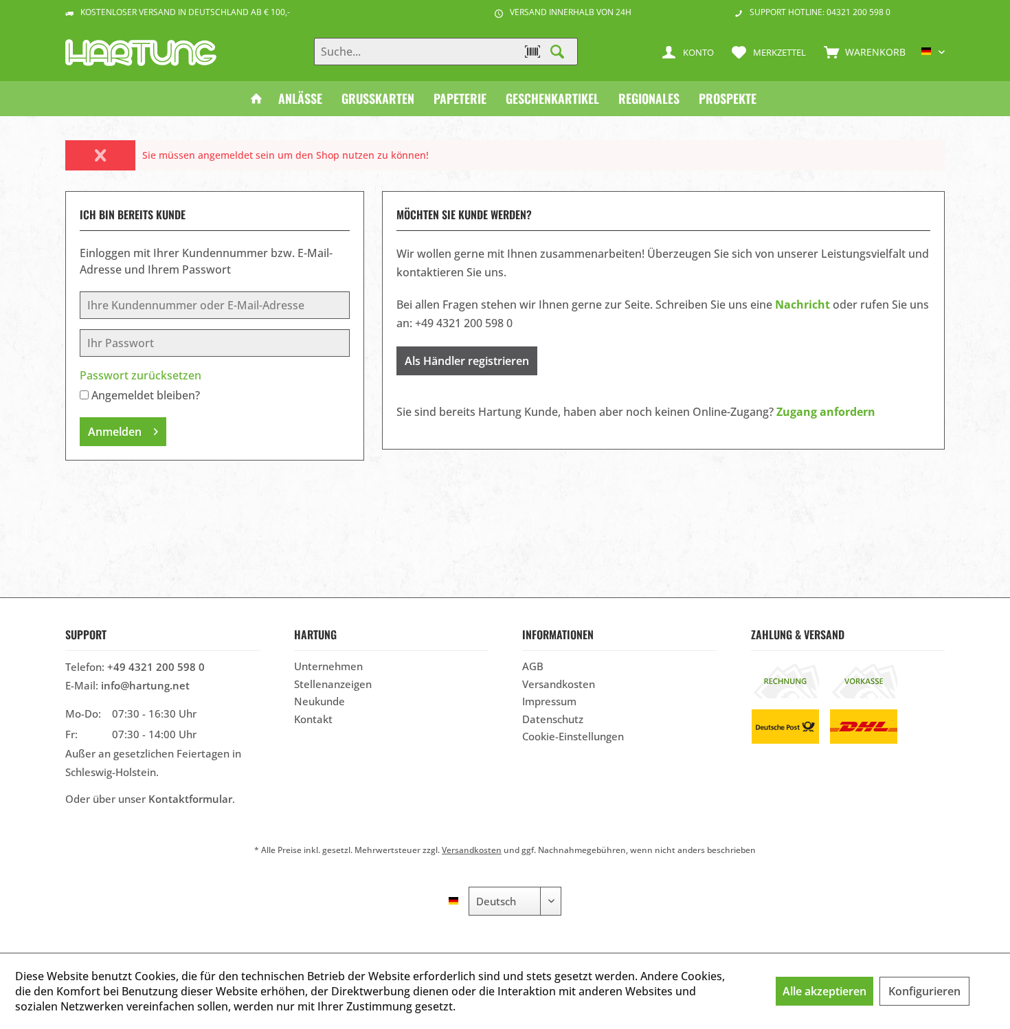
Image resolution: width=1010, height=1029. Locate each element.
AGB (532, 666)
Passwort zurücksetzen (140, 375)
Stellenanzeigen (333, 684)
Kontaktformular (190, 799)
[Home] (256, 98)
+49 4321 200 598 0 (156, 667)
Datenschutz (552, 719)
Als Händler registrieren (467, 360)
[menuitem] (861, 51)
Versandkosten (558, 684)
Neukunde (319, 701)
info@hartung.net (145, 685)
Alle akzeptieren (824, 991)
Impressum (549, 701)
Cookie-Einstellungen (573, 736)
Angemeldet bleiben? (145, 395)
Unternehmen (328, 666)
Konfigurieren (924, 991)
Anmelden (115, 431)
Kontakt (313, 719)
